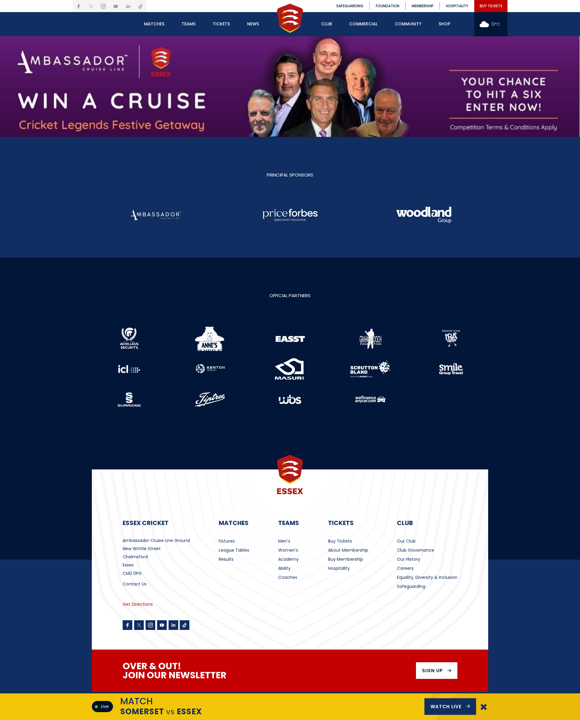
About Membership (348, 550)
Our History (408, 559)
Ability (284, 568)
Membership (422, 5)
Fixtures (227, 541)
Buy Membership (345, 559)
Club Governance (415, 550)
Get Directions (138, 604)
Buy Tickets (340, 541)
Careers (405, 568)
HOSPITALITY (457, 5)
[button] (154, 24)
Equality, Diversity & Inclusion (427, 577)
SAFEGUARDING (349, 5)
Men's (284, 541)
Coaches (287, 577)
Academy (288, 559)
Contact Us (135, 584)
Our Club (406, 541)
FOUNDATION (387, 5)
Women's (288, 550)
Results (226, 559)
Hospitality (339, 568)
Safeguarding (411, 586)
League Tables (234, 550)
